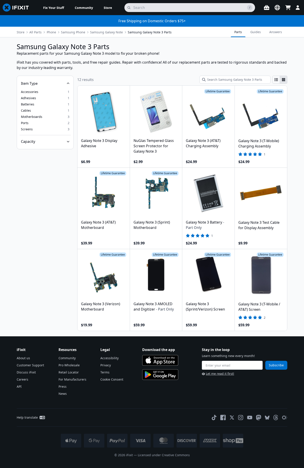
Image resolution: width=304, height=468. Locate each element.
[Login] (297, 7)
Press (63, 386)
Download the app (158, 349)
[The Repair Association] (284, 417)
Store (20, 32)
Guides (255, 32)
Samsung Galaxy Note (106, 32)
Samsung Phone (73, 32)
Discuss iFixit (26, 372)
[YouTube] (249, 417)
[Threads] (275, 417)
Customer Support (30, 365)
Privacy (105, 365)
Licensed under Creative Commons (164, 455)
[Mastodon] (258, 417)
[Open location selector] (277, 7)
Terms (104, 372)
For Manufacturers (72, 379)
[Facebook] (223, 417)
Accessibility (109, 358)
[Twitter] (232, 417)
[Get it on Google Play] (160, 374)
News (63, 393)
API (19, 386)
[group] (279, 80)
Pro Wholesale (69, 365)
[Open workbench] (266, 7)
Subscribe (276, 365)
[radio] (276, 80)
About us (23, 358)
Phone (51, 32)
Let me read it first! (220, 373)
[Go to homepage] (17, 8)
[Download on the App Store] (160, 360)
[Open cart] (288, 7)
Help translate (27, 417)
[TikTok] (214, 417)
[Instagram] (240, 417)
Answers (275, 32)
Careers (22, 379)
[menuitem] (53, 7)
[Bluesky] (267, 417)
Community (67, 358)
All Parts (35, 32)
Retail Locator (69, 372)
